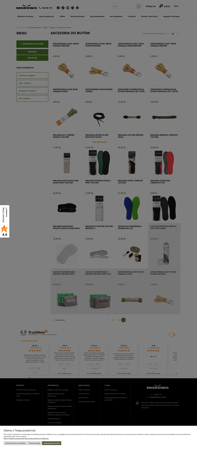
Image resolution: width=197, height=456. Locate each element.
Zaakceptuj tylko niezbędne (15, 443)
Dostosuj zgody (34, 443)
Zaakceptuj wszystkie (52, 443)
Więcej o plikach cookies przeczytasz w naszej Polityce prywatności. (26, 438)
